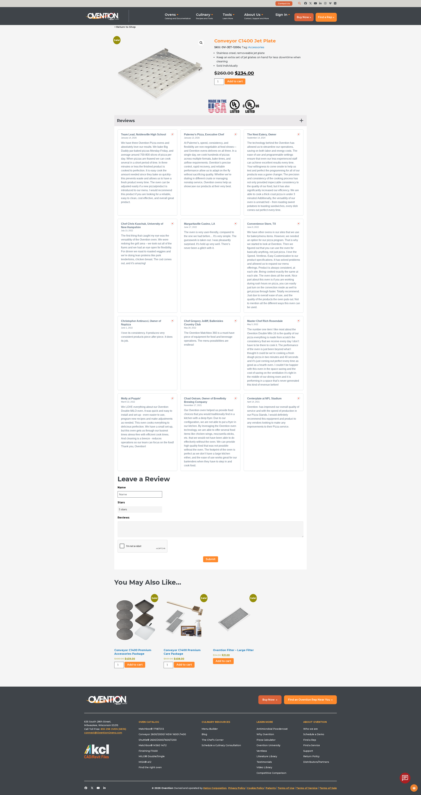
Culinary (203, 15)
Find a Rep (309, 739)
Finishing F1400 (148, 750)
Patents (271, 788)
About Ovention (315, 721)
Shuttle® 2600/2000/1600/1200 (158, 739)
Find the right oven (150, 767)
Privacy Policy (236, 788)
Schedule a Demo (313, 734)
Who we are (310, 728)
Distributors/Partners (316, 761)
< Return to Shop (125, 26)
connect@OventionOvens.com (103, 732)
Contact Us (284, 3)
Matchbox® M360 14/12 (153, 745)
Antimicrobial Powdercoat (272, 728)
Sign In (281, 15)
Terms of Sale (328, 788)
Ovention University (268, 745)
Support (308, 750)
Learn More (265, 721)
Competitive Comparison (271, 772)
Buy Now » (304, 17)
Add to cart (235, 81)
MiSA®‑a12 (145, 761)
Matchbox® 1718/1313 (151, 728)
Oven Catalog (149, 721)
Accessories (256, 47)
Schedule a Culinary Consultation (221, 745)
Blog (204, 734)
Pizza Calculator (266, 739)
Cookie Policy (255, 788)
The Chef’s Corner (212, 739)
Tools (227, 15)
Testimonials (264, 761)
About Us (252, 15)
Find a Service (311, 745)
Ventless (262, 750)
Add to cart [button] (223, 661)
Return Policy (311, 756)
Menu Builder (210, 728)
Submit (210, 559)
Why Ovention (265, 734)
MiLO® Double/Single (152, 756)
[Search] (299, 3)
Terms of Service (307, 788)
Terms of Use (286, 788)
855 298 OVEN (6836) (114, 729)
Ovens (170, 15)
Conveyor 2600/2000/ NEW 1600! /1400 (162, 734)
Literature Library (267, 756)
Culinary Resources (216, 721)
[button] (201, 43)
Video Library (264, 767)
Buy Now (269, 699)
